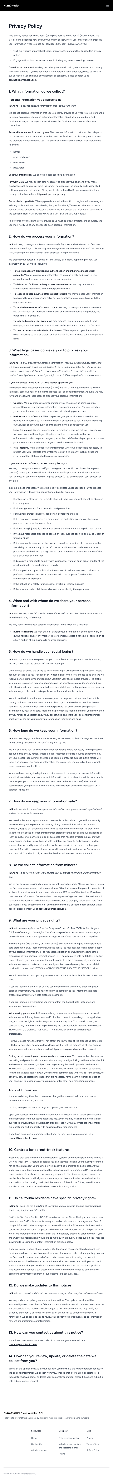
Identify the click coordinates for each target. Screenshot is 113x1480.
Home (34, 1438)
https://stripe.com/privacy (51, 194)
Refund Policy (93, 1450)
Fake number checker (69, 1438)
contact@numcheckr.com (23, 79)
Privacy (90, 1438)
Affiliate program (38, 1450)
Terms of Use (93, 1444)
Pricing (62, 1454)
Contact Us (36, 1444)
